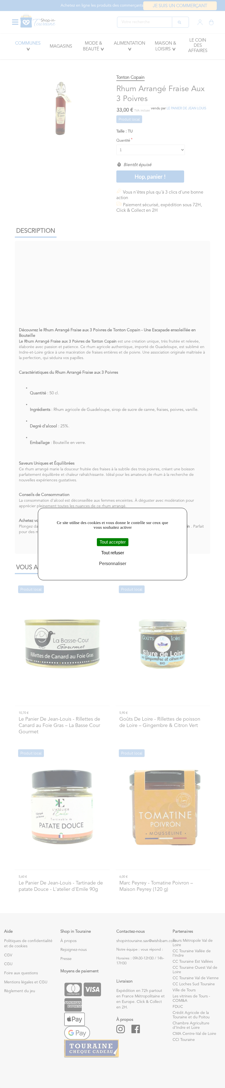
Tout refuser (112, 552)
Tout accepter (113, 542)
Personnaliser (112, 563)
